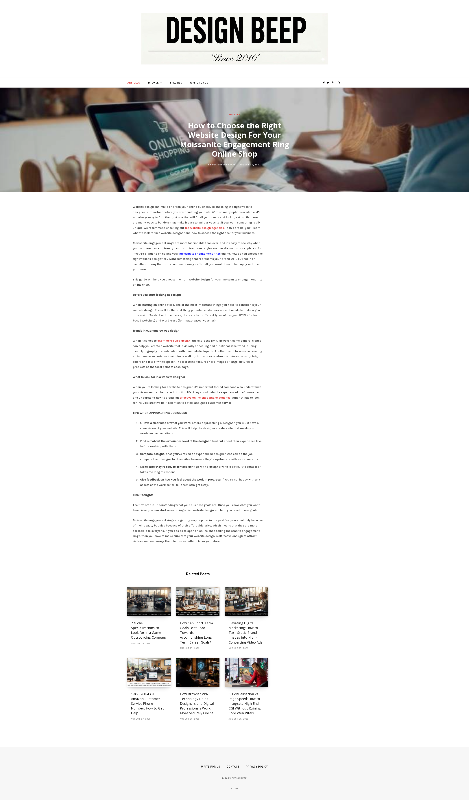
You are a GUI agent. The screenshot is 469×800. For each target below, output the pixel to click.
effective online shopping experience (205, 397)
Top (236, 788)
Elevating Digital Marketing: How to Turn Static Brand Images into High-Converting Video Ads (245, 632)
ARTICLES (133, 82)
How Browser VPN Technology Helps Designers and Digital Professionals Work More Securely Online (197, 703)
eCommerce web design (174, 340)
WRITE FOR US (199, 82)
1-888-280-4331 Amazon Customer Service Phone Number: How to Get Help (147, 703)
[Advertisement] (306, 260)
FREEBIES (176, 82)
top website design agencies (204, 228)
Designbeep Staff (224, 164)
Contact (233, 766)
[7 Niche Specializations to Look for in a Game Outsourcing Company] (149, 601)
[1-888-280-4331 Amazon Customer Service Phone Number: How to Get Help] (149, 672)
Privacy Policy (257, 766)
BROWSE (153, 82)
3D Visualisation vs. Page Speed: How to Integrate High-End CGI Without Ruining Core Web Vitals (245, 703)
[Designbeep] (234, 39)
